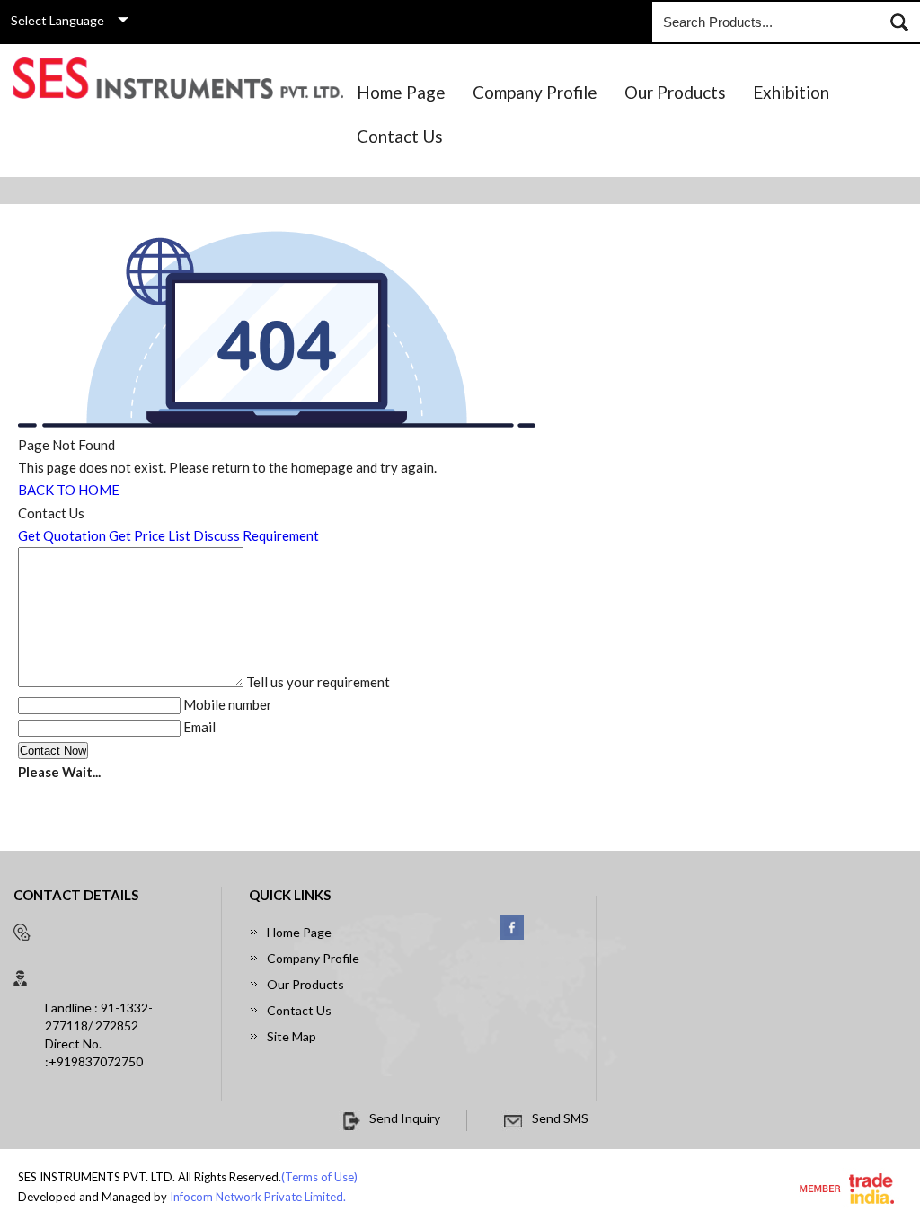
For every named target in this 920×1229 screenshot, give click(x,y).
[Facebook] (512, 936)
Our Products (675, 92)
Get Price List (149, 535)
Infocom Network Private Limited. (258, 1196)
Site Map (291, 1036)
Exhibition (791, 92)
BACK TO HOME (68, 490)
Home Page (401, 92)
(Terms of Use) (319, 1177)
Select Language (57, 20)
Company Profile (535, 92)
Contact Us (400, 136)
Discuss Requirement (256, 535)
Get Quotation (62, 535)
